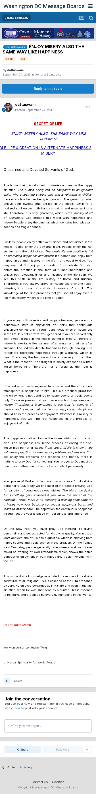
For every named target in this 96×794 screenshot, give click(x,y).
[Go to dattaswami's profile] (8, 107)
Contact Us (40, 782)
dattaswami (16, 70)
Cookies (58, 782)
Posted (34, 110)
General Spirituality (48, 74)
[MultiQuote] (7, 681)
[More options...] (87, 107)
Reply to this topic (48, 88)
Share (24, 749)
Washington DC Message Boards (43, 6)
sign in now (12, 708)
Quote (18, 681)
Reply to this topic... (26, 726)
